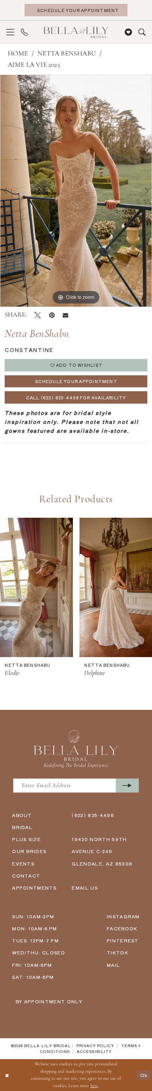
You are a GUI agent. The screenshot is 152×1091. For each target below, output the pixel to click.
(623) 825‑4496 (93, 815)
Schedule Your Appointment (76, 381)
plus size (26, 839)
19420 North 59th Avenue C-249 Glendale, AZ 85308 (102, 851)
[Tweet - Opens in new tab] (37, 315)
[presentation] (36, 587)
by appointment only (49, 1001)
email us (85, 888)
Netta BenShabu (66, 53)
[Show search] (142, 32)
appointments (34, 888)
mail (113, 965)
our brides (29, 851)
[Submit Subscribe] (127, 786)
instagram (123, 916)
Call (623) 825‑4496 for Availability (76, 398)
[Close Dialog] (7, 1075)
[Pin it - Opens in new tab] (52, 315)
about (22, 815)
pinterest (123, 940)
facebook (122, 928)
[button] (10, 33)
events (23, 863)
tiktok (117, 952)
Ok (144, 1075)
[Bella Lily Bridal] (76, 32)
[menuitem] (10, 33)
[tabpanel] (76, 191)
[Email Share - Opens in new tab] (65, 315)
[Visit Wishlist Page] (128, 32)
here (94, 1086)
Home (18, 53)
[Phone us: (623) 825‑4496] (24, 32)
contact (26, 875)
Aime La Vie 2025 (34, 65)
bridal (22, 827)
